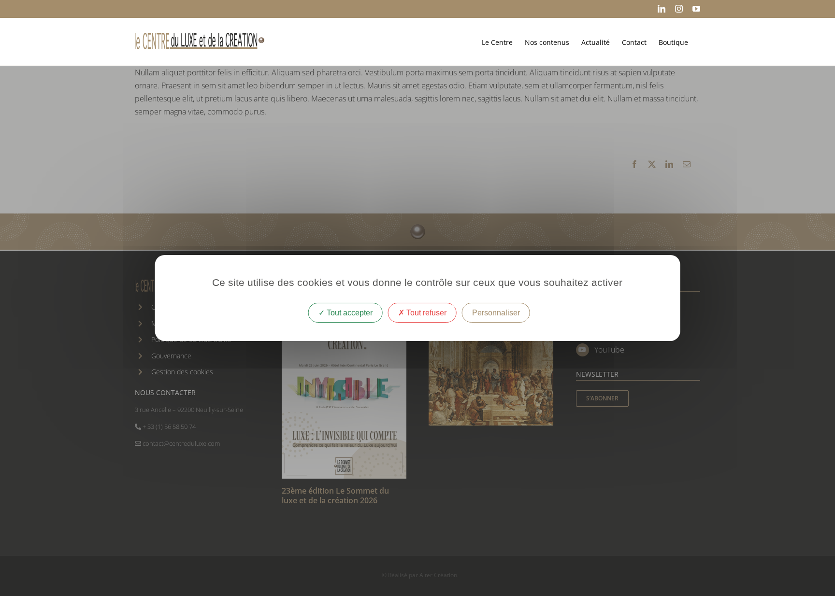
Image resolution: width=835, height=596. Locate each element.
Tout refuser (425, 313)
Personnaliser (496, 313)
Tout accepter (349, 313)
